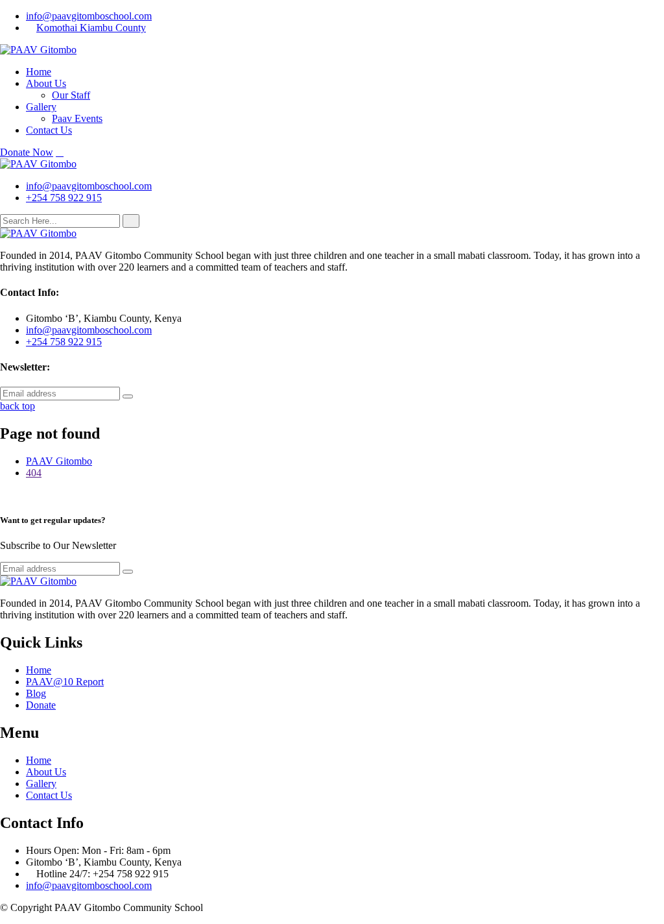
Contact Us (49, 130)
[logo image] (38, 163)
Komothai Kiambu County (91, 27)
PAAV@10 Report (65, 681)
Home (38, 71)
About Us (46, 83)
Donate (41, 705)
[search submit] (131, 221)
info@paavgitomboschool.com (89, 15)
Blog (36, 693)
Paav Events (77, 118)
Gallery (41, 106)
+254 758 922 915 (64, 197)
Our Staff (71, 95)
